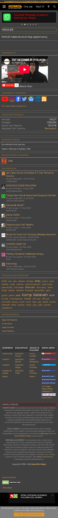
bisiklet (5, 284)
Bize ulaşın (7, 488)
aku (15, 281)
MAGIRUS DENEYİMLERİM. (21, 185)
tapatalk (6, 305)
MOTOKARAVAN (14, 191)
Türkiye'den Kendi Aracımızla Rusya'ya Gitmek (31, 195)
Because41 (50, 128)
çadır (12, 284)
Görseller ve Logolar (7, 372)
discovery (41, 287)
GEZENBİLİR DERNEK (48, 2)
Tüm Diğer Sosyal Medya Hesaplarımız (47, 388)
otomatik (6, 302)
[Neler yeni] (49, 6)
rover (28, 302)
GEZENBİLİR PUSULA (12, 2)
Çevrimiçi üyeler (11, 139)
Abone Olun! (47, 398)
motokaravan (16, 299)
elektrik (20, 290)
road (21, 302)
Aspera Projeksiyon (8, 331)
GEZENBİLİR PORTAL (30, 2)
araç (38, 281)
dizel (49, 287)
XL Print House (7, 323)
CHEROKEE (11, 181)
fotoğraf (29, 290)
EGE (8, 259)
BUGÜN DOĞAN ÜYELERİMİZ (15, 155)
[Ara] (54, 6)
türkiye (21, 305)
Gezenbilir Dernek (19, 360)
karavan (40, 294)
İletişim (5, 376)
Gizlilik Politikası (33, 366)
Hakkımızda (7, 353)
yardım (47, 305)
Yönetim (5, 359)
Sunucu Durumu (9, 477)
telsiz (13, 305)
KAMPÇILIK (11, 210)
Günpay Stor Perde (8, 327)
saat (34, 302)
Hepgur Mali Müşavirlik (9, 320)
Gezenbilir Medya (19, 366)
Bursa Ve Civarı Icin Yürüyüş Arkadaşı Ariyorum (31, 234)
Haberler (5, 365)
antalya (29, 281)
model (5, 299)
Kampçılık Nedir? (15, 205)
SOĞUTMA (11, 230)
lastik (52, 295)
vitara (28, 305)
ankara (21, 281)
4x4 (10, 281)
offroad (45, 299)
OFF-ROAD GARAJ (15, 269)
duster (11, 290)
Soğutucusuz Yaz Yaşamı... (20, 224)
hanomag (11, 263)
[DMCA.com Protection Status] (11, 484)
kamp (27, 295)
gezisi (4, 295)
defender (30, 287)
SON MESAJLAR (9, 168)
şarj (39, 302)
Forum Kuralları (33, 354)
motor (27, 298)
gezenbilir (39, 290)
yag (34, 305)
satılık (45, 302)
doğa (4, 290)
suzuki (52, 302)
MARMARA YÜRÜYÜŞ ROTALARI (21, 240)
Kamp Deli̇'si (12, 214)
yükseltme (7, 308)
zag (10, 160)
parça (15, 302)
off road (36, 299)
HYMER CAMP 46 (16, 244)
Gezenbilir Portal (19, 372)
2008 (4, 281)
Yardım (32, 376)
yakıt (40, 305)
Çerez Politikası (33, 372)
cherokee (19, 287)
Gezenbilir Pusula (19, 354)
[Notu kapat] (52, 495)
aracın (45, 281)
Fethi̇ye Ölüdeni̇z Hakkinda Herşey (25, 253)
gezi (48, 290)
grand (12, 295)
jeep (18, 295)
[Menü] (4, 6)
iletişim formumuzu (45, 457)
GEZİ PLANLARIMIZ (15, 201)
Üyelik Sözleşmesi (34, 360)
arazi (51, 281)
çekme (20, 284)
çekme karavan (32, 284)
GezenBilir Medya (38, 464)
